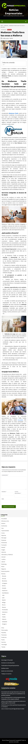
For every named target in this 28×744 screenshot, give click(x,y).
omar (2, 701)
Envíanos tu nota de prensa (8, 663)
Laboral (3, 561)
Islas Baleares (4, 29)
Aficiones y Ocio (5, 521)
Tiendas (3, 647)
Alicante (4, 576)
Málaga (4, 602)
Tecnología (4, 644)
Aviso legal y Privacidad (7, 660)
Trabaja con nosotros (6, 673)
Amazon (3, 523)
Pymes (3, 639)
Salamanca (4, 612)
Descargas (3, 538)
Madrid (4, 600)
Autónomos (4, 526)
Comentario (5, 475)
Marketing (3, 564)
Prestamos (4, 635)
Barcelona (4, 581)
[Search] (26, 21)
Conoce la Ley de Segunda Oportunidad (14, 709)
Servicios (9, 29)
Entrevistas (4, 542)
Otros (2, 628)
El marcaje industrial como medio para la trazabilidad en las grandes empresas (13, 693)
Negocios (3, 569)
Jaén (3, 595)
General (3, 547)
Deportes (3, 535)
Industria (3, 552)
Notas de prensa (5, 571)
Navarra (4, 607)
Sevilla (3, 614)
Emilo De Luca (4, 705)
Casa (2, 528)
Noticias (3, 573)
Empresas (3, 540)
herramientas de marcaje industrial (9, 692)
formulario (20, 420)
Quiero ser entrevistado (7, 671)
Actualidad (4, 518)
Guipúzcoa (4, 590)
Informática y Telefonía (7, 554)
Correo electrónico (18, 492)
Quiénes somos (5, 668)
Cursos (3, 533)
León (3, 597)
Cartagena (4, 583)
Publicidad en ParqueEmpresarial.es (10, 665)
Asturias (4, 578)
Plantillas (3, 632)
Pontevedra (5, 609)
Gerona (4, 585)
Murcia (3, 605)
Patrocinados (4, 630)
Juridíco (3, 559)
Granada (4, 588)
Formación (4, 545)
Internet (3, 557)
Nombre (4, 491)
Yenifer (11, 38)
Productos (4, 637)
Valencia (4, 619)
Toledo (4, 617)
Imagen (3, 550)
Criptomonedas (5, 530)
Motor (2, 566)
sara (2, 709)
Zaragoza (4, 624)
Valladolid (4, 621)
